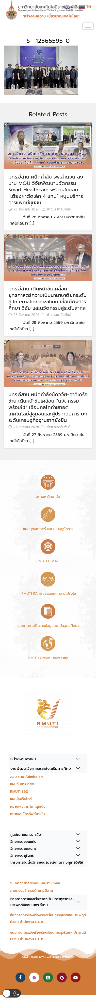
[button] (11, 993)
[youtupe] (75, 977)
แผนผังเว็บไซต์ (21, 799)
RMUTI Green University (48, 658)
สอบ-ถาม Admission (26, 776)
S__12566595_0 (48, 40)
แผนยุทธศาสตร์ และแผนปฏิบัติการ (48, 529)
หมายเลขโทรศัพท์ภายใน (27, 814)
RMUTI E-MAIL (48, 561)
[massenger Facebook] (34, 977)
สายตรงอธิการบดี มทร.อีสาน (31, 890)
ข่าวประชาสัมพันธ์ (59, 209)
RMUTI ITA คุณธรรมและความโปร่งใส (48, 593)
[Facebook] (20, 977)
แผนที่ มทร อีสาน (22, 784)
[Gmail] (62, 977)
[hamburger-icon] (88, 26)
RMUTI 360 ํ (20, 791)
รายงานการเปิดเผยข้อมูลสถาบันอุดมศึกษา (48, 625)
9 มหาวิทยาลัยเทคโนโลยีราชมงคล (35, 883)
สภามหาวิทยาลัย (48, 496)
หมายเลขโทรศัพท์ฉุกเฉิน (28, 806)
